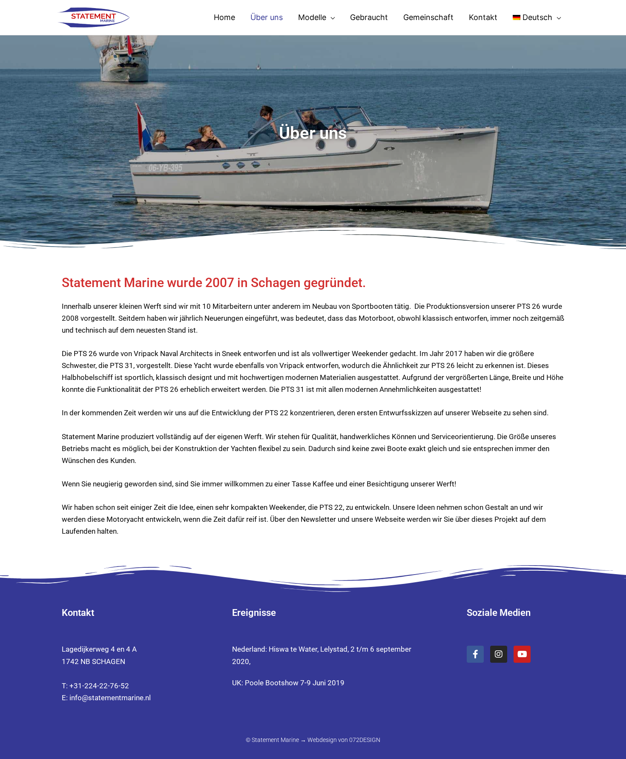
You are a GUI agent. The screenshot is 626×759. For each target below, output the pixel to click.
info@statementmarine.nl (110, 697)
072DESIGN (364, 739)
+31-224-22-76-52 (99, 685)
